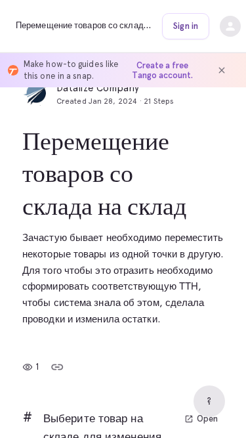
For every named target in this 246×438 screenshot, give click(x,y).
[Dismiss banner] (222, 70)
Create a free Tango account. (162, 70)
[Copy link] (57, 367)
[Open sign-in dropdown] (230, 26)
